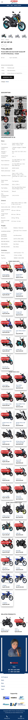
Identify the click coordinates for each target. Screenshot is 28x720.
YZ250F (18, 585)
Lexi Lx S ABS (5, 496)
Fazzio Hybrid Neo (7, 330)
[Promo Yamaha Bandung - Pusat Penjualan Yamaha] (14, 2)
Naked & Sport (17, 5)
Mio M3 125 (5, 367)
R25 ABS (18, 550)
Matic (8, 5)
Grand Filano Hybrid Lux (19, 275)
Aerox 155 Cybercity (18, 461)
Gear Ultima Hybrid (7, 349)
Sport (2, 689)
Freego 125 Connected (19, 312)
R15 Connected (6, 550)
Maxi (12, 5)
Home (2, 39)
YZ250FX (4, 603)
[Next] (24, 21)
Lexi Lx (4, 479)
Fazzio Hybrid (5, 274)
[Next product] (2, 45)
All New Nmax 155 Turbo (6, 442)
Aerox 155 (4, 460)
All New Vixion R (6, 516)
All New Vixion (19, 516)
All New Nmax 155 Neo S (20, 423)
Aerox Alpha (5, 385)
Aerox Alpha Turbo (7, 404)
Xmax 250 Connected (18, 497)
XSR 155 (18, 533)
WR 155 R (4, 568)
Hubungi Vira (7, 77)
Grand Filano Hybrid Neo (19, 294)
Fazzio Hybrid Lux (6, 293)
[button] (2, 2)
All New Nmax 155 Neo (6, 423)
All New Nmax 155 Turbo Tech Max (20, 442)
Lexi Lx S (18, 479)
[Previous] (3, 21)
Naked (7, 39)
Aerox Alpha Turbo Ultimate (20, 404)
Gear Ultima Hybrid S (20, 331)
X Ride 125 (18, 349)
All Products (4, 677)
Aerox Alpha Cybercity (19, 386)
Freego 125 (5, 312)
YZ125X (18, 568)
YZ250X (4, 585)
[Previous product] (5, 45)
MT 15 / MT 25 (6, 533)
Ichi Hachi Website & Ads (17, 712)
